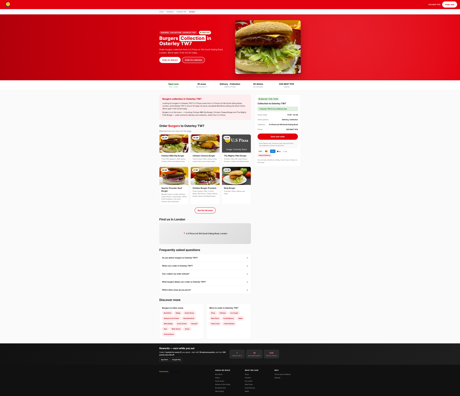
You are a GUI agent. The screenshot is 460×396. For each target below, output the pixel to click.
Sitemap (277, 378)
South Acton (189, 313)
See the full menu (205, 210)
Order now (449, 4)
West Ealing (168, 324)
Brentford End (189, 318)
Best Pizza (215, 318)
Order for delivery (170, 60)
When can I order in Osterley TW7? (177, 266)
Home (161, 12)
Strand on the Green (171, 318)
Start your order (278, 136)
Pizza (213, 313)
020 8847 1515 (434, 4)
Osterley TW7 (181, 12)
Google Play (176, 360)
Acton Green (182, 324)
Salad (240, 318)
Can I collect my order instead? (175, 274)
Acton (187, 329)
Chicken (223, 313)
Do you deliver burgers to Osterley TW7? (180, 258)
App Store (164, 360)
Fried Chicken (229, 324)
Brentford (167, 313)
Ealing (178, 313)
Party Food (215, 324)
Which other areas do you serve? (176, 290)
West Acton (176, 329)
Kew (165, 329)
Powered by (163, 371)
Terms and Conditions (282, 374)
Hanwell (194, 324)
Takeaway (170, 12)
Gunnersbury (169, 334)
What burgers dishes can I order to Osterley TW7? (184, 282)
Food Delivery (228, 318)
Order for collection (193, 60)
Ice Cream (234, 313)
